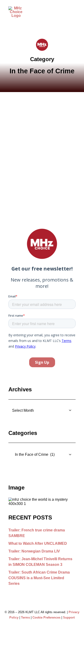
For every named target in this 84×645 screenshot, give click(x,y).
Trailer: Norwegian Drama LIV (34, 551)
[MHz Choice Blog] (16, 12)
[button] (73, 15)
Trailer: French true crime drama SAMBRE (36, 533)
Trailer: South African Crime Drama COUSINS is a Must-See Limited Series (39, 578)
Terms (25, 617)
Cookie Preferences (46, 617)
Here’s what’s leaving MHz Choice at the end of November (40, 163)
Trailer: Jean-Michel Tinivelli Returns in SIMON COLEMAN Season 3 (40, 562)
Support (69, 617)
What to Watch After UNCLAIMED (37, 543)
